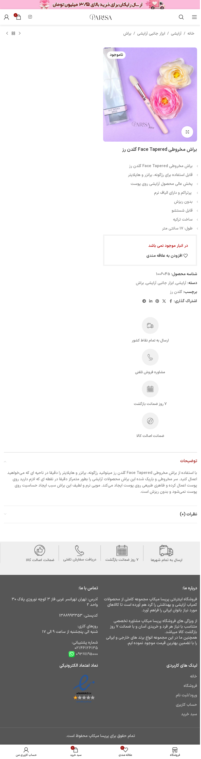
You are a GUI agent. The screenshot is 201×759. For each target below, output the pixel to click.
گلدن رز (176, 292)
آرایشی (176, 34)
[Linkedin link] (151, 301)
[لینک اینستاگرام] (30, 17)
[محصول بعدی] (7, 33)
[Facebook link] (171, 301)
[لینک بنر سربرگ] (100, 4)
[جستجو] (181, 17)
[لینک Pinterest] (157, 301)
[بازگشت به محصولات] (13, 33)
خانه (190, 34)
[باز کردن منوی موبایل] (194, 17)
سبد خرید (189, 714)
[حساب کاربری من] (6, 17)
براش (127, 34)
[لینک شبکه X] (164, 301)
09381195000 (86, 654)
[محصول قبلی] (19, 33)
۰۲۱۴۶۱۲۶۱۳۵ (86, 648)
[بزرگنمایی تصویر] (187, 132)
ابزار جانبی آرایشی (151, 34)
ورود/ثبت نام (186, 695)
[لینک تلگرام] (144, 301)
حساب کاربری (186, 705)
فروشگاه (190, 686)
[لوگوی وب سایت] (100, 17)
